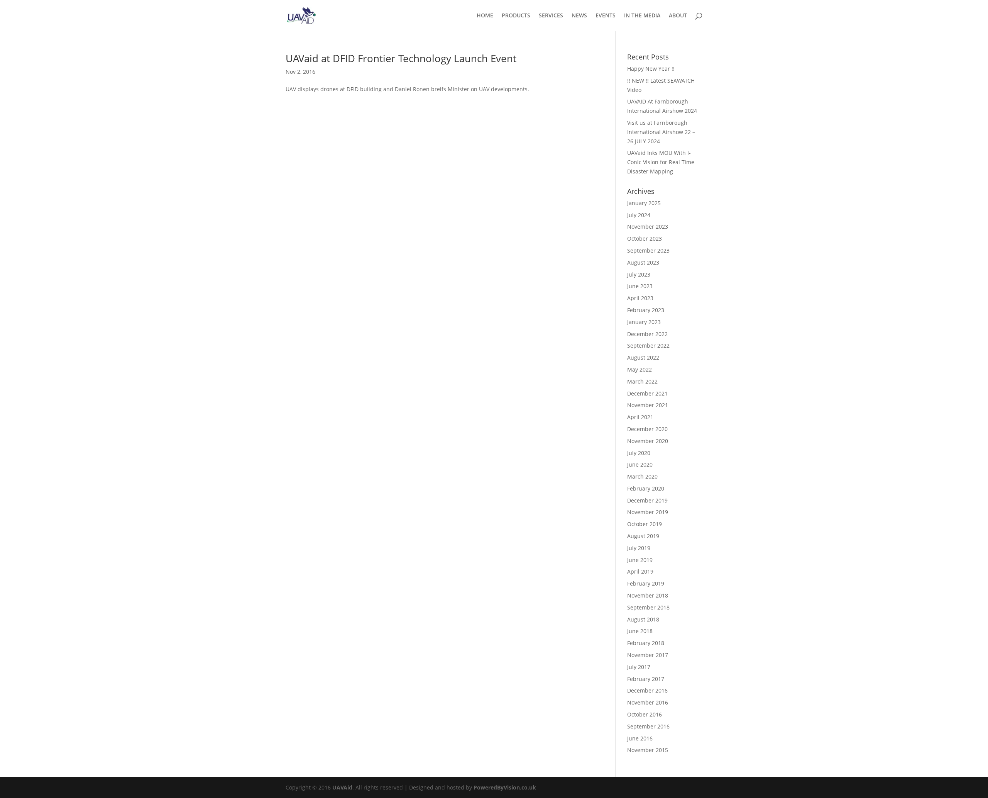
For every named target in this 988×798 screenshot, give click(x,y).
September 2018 (648, 607)
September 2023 (648, 250)
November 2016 (647, 702)
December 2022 (647, 334)
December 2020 (647, 429)
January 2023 (644, 322)
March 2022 (642, 381)
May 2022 (639, 369)
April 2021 (640, 417)
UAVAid (342, 787)
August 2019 (643, 536)
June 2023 (640, 286)
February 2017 (645, 679)
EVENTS (606, 16)
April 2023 (640, 298)
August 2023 (643, 262)
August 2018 (643, 619)
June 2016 (640, 738)
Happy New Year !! (651, 68)
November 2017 (647, 655)
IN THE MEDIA (642, 16)
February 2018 (645, 643)
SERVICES (551, 16)
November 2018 (647, 595)
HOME (485, 16)
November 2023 (647, 226)
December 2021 (647, 393)
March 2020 (642, 476)
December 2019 (647, 500)
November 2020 (647, 441)
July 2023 (638, 274)
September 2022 (648, 345)
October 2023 (644, 238)
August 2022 (643, 357)
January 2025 (644, 203)
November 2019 (647, 512)
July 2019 (638, 548)
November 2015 (647, 750)
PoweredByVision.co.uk (505, 787)
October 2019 (644, 524)
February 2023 (645, 310)
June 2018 (640, 631)
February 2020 (645, 488)
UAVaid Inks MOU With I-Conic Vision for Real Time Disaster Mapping (660, 162)
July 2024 (638, 215)
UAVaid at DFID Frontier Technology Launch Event (401, 58)
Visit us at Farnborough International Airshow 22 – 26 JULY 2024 (661, 132)
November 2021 (647, 405)
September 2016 (648, 726)
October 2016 (644, 714)
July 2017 (638, 667)
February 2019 (645, 583)
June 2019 (640, 560)
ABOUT (678, 16)
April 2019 (640, 571)
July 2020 (638, 453)
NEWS (579, 16)
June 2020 (640, 464)
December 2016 (647, 690)
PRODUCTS (516, 16)
